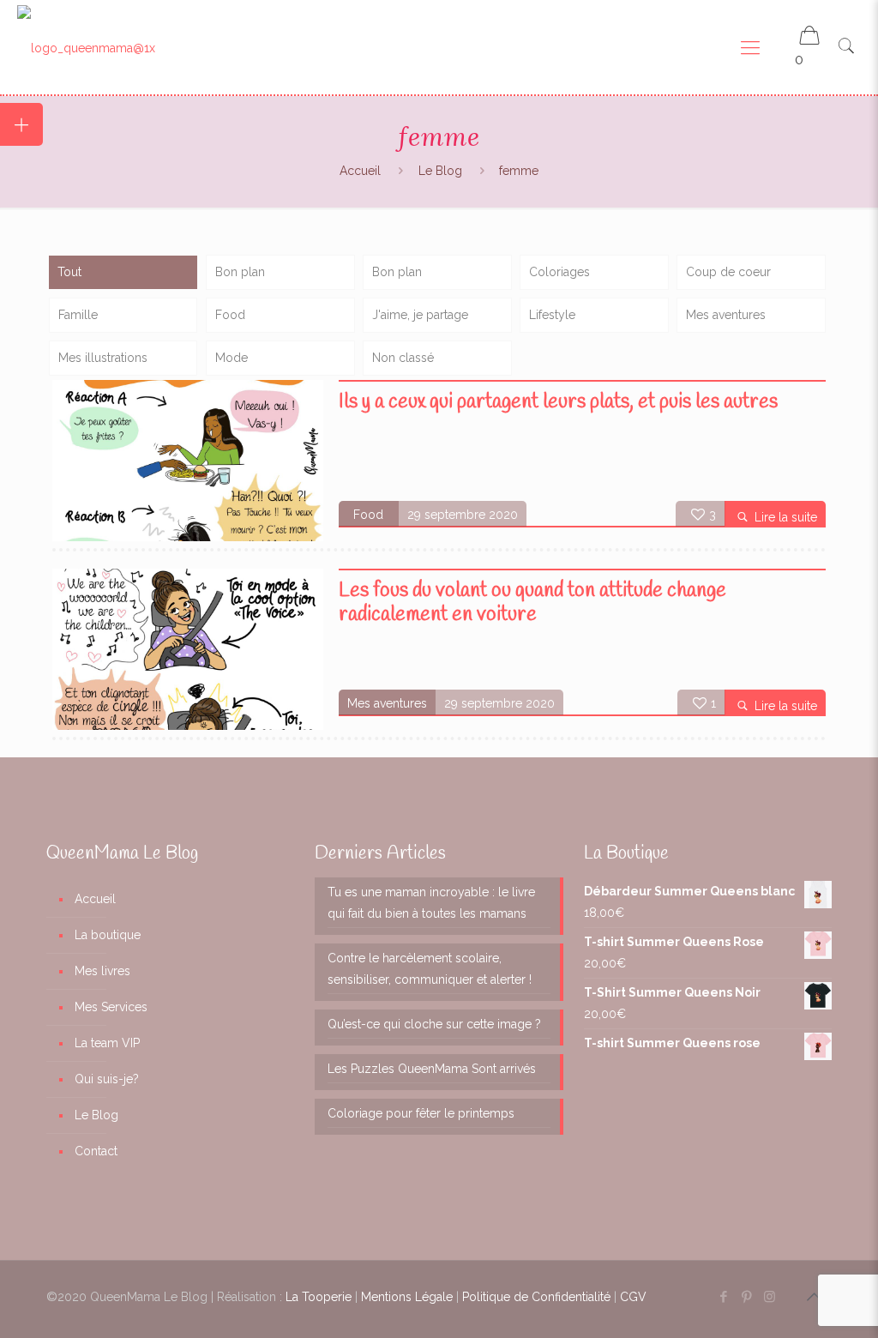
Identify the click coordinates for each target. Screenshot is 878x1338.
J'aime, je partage (420, 315)
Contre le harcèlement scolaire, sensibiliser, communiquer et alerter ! (430, 968)
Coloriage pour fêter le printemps (421, 1113)
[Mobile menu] (750, 47)
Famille (78, 315)
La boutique (108, 935)
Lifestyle (552, 315)
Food (230, 315)
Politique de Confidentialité (536, 1297)
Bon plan (240, 272)
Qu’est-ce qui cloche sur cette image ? (434, 1024)
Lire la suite (786, 517)
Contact (96, 1151)
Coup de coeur (728, 272)
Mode (231, 358)
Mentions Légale (407, 1297)
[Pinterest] (746, 1297)
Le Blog (440, 171)
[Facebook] (723, 1297)
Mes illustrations (102, 358)
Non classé (403, 358)
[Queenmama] (86, 47)
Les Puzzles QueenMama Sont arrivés (432, 1069)
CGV (633, 1297)
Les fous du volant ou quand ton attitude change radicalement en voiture (532, 603)
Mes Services (111, 1007)
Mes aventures (726, 315)
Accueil (360, 171)
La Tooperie (319, 1297)
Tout (69, 272)
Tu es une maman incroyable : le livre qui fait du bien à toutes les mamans (431, 902)
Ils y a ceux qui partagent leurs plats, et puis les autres (558, 402)
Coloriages (559, 272)
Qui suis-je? (107, 1079)
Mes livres (102, 971)
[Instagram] (770, 1297)
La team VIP (107, 1043)
